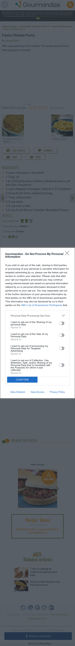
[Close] (68, 254)
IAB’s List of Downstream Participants (41, 305)
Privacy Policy (57, 392)
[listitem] (37, 315)
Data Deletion (17, 392)
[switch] (61, 323)
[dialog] (37, 323)
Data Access (37, 392)
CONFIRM (22, 379)
